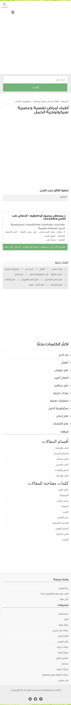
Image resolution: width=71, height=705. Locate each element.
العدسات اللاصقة (60, 523)
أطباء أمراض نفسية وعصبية (46, 101)
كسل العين (63, 489)
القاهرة (63, 196)
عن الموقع (63, 588)
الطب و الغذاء (62, 459)
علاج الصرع (47, 224)
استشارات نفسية (48, 228)
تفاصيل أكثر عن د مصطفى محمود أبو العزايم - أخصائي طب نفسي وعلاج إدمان (34, 247)
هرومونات (63, 495)
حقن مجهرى (61, 385)
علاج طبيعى (61, 370)
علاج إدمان (59, 224)
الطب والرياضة (61, 448)
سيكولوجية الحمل (23, 101)
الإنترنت (65, 539)
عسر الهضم (62, 517)
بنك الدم (63, 355)
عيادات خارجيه (60, 393)
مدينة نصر (52, 239)
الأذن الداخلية (62, 534)
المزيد (31, 284)
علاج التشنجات (33, 224)
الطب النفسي (62, 464)
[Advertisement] (35, 38)
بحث (34, 87)
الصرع (65, 512)
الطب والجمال (62, 475)
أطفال (64, 363)
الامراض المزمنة (61, 453)
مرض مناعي (62, 500)
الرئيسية (64, 101)
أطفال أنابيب (61, 378)
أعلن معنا (64, 599)
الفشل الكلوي (61, 528)
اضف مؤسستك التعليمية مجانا (54, 593)
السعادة (64, 506)
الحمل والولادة (61, 470)
